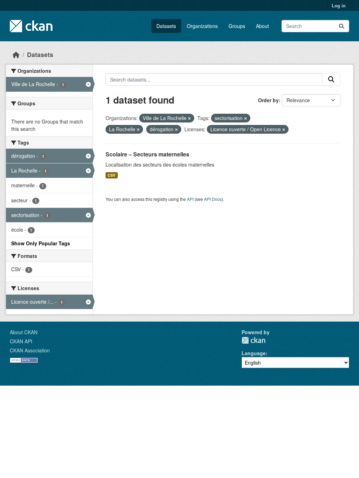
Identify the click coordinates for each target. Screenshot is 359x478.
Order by (268, 100)
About (262, 25)
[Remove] (189, 118)
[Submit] (341, 26)
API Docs (213, 199)
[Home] (16, 54)
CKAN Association (30, 350)
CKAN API (21, 341)
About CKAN (24, 332)
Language (254, 353)
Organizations (202, 25)
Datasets (166, 25)
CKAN (253, 340)
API (190, 199)
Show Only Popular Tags (40, 243)
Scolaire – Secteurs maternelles (147, 154)
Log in (339, 5)
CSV (111, 175)
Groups (237, 25)
